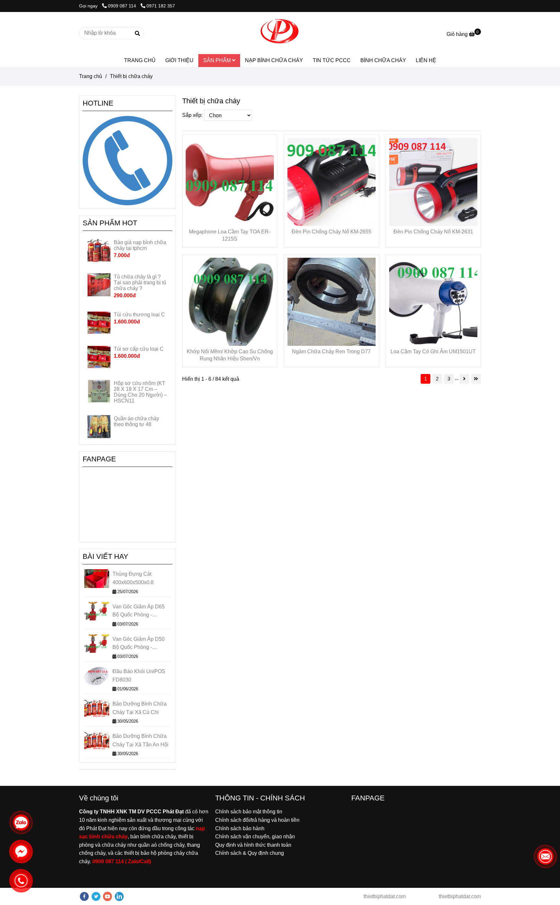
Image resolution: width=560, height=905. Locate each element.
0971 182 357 (160, 5)
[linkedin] (119, 896)
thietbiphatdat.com (384, 896)
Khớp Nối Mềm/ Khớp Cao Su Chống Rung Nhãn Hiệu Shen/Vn (230, 355)
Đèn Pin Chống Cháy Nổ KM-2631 (433, 231)
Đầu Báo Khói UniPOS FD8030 (138, 676)
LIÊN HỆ (426, 60)
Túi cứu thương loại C (139, 314)
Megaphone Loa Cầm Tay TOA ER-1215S (229, 235)
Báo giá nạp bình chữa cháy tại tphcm (140, 245)
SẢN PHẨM (217, 60)
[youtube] (107, 896)
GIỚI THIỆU (179, 60)
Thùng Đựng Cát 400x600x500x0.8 (133, 578)
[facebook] (84, 896)
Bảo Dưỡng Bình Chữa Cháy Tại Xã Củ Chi (139, 708)
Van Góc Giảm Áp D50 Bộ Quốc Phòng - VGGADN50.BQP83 (138, 643)
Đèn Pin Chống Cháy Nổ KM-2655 (331, 231)
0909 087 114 (122, 5)
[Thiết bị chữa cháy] (280, 33)
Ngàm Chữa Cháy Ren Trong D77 (331, 351)
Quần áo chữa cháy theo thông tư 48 (136, 421)
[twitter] (96, 896)
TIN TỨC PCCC (332, 60)
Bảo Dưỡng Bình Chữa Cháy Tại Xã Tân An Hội (140, 740)
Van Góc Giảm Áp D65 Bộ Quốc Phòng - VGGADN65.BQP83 (138, 611)
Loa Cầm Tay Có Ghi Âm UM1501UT (433, 351)
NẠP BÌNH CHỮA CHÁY (274, 60)
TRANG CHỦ (140, 60)
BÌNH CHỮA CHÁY (383, 60)
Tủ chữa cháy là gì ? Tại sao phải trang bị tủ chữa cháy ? (140, 282)
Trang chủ (90, 76)
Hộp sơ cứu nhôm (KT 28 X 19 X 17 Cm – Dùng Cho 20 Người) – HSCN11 (140, 391)
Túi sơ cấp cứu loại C (139, 349)
